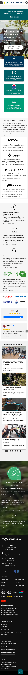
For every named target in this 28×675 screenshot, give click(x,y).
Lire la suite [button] (6, 323)
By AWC (21, 659)
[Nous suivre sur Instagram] (18, 558)
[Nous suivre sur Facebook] (15, 558)
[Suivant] (21, 438)
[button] (1, 2)
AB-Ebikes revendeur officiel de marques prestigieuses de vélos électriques (13, 349)
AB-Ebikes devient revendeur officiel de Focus (12, 375)
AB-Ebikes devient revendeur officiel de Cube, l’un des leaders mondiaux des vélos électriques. (13, 401)
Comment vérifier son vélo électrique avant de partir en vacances (12, 427)
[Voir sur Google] (4, 312)
